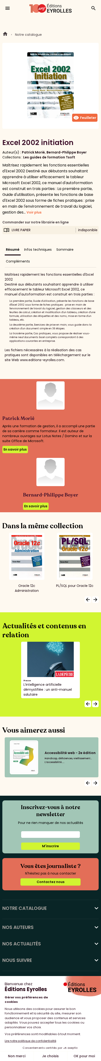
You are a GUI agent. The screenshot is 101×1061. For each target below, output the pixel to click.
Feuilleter (84, 118)
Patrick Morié (33, 152)
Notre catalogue (28, 34)
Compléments (18, 261)
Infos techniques (38, 249)
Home (5, 34)
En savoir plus (15, 449)
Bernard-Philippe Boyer (67, 152)
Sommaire (65, 249)
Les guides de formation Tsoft (49, 157)
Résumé (12, 249)
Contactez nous (51, 881)
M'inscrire (50, 846)
